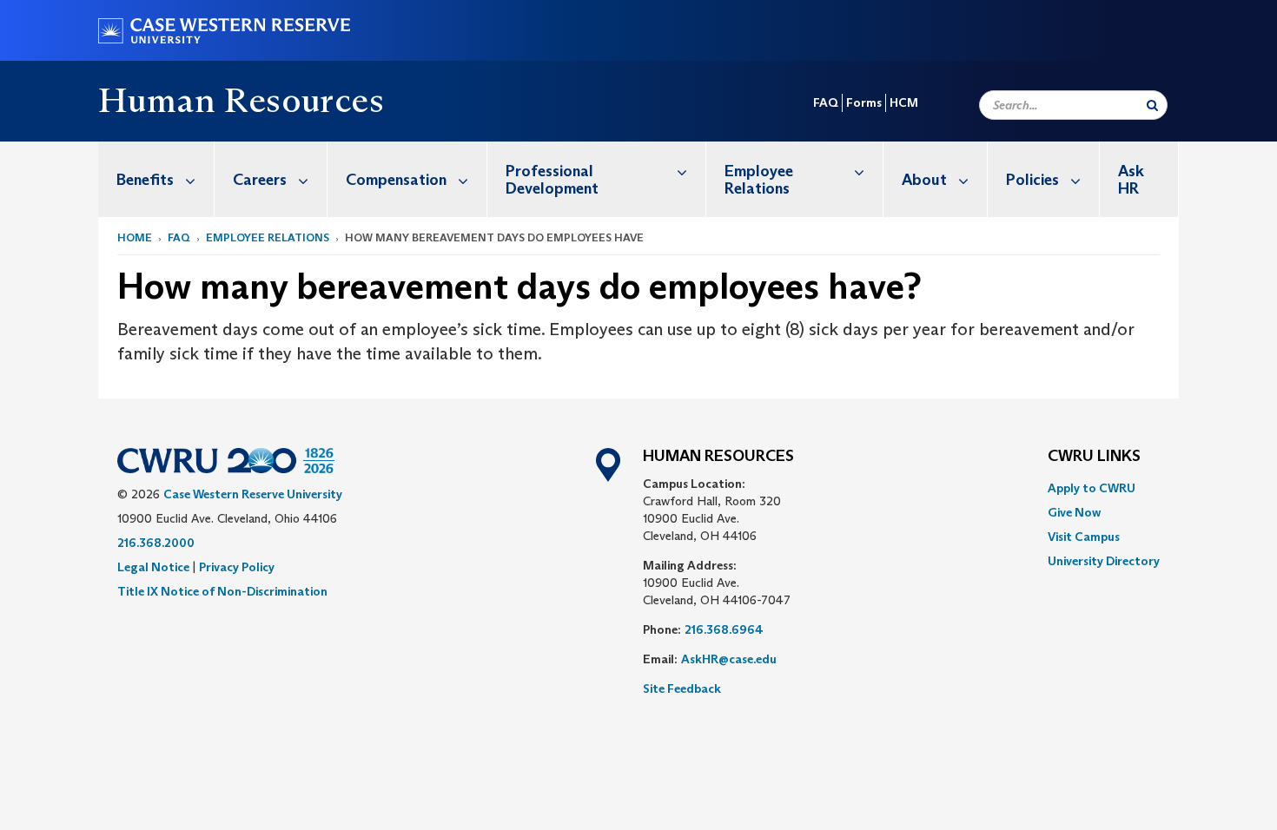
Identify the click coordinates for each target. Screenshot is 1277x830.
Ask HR (1131, 179)
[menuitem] (156, 179)
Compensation (396, 179)
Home (134, 237)
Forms (864, 102)
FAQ (825, 102)
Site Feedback (682, 688)
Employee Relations (759, 179)
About (924, 179)
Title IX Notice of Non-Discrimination (222, 591)
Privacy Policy (237, 567)
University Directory (1104, 561)
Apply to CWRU (1091, 488)
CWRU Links (1094, 456)
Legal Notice (153, 567)
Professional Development (552, 179)
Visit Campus (1084, 536)
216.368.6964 (724, 629)
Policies (1032, 179)
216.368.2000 (156, 542)
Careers (260, 179)
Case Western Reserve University (252, 494)
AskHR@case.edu (729, 659)
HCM (904, 102)
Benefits (145, 179)
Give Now (1074, 512)
